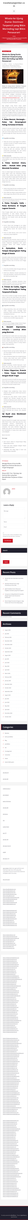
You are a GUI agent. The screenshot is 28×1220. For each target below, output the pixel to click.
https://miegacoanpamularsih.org (10, 966)
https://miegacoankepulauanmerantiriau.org (13, 1053)
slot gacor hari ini (7, 846)
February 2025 (8, 677)
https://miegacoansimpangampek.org (11, 1081)
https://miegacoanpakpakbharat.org (11, 1094)
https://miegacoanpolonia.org (10, 959)
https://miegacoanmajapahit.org (10, 1196)
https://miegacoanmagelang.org (10, 962)
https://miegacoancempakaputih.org (11, 1102)
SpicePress (23, 1215)
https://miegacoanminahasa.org (10, 1181)
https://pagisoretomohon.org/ (10, 912)
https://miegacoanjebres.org (9, 971)
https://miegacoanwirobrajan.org (10, 1193)
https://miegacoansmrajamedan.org (11, 1114)
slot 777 (4, 833)
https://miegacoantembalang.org (10, 1194)
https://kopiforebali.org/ (8, 941)
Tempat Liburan (6, 67)
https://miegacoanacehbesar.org (10, 1069)
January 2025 (8, 680)
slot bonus (5, 814)
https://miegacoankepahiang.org (10, 1017)
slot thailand (6, 795)
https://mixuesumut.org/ (8, 948)
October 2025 (8, 648)
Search (5, 550)
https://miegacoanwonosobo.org (10, 1142)
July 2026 (7, 633)
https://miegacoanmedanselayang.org (12, 1189)
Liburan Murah (5, 65)
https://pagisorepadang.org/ (9, 915)
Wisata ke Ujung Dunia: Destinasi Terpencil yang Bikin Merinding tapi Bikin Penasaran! (14, 38)
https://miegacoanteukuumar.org (10, 1030)
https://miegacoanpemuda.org (10, 1124)
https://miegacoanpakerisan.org (10, 1109)
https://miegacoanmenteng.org (10, 1163)
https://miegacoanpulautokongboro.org (12, 1043)
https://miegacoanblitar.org (9, 989)
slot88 (4, 852)
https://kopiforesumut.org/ (9, 892)
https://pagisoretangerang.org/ (10, 936)
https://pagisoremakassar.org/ (10, 902)
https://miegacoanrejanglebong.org (11, 1076)
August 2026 (7, 630)
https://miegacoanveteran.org (10, 967)
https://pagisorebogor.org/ (9, 935)
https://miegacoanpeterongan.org (11, 964)
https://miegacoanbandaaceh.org (10, 1007)
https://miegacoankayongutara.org (11, 1040)
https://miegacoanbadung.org (10, 1066)
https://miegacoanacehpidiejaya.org (11, 1092)
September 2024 (8, 691)
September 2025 (8, 651)
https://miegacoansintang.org (10, 1127)
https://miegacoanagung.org (9, 1133)
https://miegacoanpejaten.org (10, 1005)
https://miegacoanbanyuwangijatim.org (12, 1020)
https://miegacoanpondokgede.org (11, 1161)
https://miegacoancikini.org (9, 1153)
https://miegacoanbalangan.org (10, 1028)
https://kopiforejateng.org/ (9, 891)
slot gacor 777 (6, 858)
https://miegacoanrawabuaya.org (10, 1155)
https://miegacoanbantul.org (9, 1027)
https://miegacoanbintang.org (10, 1048)
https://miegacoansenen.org (9, 1147)
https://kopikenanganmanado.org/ (11, 938)
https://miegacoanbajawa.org (9, 1051)
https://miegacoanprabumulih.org (11, 1130)
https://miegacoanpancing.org (10, 1032)
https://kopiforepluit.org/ (9, 922)
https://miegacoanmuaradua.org (10, 1171)
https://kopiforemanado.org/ (9, 945)
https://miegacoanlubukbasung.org (11, 1170)
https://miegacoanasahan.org (10, 1078)
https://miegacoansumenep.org (10, 1023)
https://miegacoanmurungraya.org (11, 1056)
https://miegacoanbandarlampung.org (12, 1176)
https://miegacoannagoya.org (10, 1186)
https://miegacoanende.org (9, 1132)
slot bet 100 (5, 839)
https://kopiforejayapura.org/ (9, 894)
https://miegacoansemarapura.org (11, 992)
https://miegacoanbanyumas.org (10, 1045)
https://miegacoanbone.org (9, 997)
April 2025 (7, 669)
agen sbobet (6, 868)
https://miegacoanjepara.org (9, 984)
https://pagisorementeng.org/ (10, 910)
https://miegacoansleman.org (10, 1185)
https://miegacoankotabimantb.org (11, 1150)
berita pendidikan (9, 736)
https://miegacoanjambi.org (9, 1178)
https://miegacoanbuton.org (9, 1074)
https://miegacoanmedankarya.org (11, 957)
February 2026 (8, 637)
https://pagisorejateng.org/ (9, 917)
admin (5, 64)
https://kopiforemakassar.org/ (10, 925)
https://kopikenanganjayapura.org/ (11, 897)
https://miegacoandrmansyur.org (10, 1112)
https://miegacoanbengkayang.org (11, 1101)
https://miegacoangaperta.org (10, 1191)
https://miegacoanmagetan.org (10, 1064)
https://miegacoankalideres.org (10, 1160)
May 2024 (7, 706)
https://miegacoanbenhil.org (9, 1152)
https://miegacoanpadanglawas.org (11, 977)
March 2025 (7, 673)
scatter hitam (6, 827)
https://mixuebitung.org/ (8, 896)
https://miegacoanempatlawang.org (11, 1079)
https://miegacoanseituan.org (10, 961)
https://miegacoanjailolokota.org (10, 1091)
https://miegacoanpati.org (9, 1025)
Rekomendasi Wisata (15, 65)
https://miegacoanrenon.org (9, 1125)
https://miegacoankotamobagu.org (11, 1055)
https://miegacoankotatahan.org (10, 1140)
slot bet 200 (5, 779)
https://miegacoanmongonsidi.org (11, 1188)
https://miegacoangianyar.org (10, 1183)
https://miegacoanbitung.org (9, 1015)
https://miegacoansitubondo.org (10, 1018)
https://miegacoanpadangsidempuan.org (12, 979)
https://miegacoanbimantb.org (10, 1058)
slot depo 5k (6, 772)
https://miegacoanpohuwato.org (10, 1041)
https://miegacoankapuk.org (9, 1004)
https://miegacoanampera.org (10, 1143)
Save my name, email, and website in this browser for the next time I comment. (12, 535)
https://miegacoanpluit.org (9, 1166)
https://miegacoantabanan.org (10, 1068)
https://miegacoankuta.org (9, 974)
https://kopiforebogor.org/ (9, 943)
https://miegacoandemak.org (9, 1096)
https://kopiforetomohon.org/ (10, 923)
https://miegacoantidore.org (9, 1135)
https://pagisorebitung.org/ (9, 913)
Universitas (7, 755)
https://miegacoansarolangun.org (10, 1097)
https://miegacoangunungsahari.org (11, 1104)
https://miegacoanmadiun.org (10, 1111)
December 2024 (8, 684)
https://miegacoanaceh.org (9, 1137)
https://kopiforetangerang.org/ (10, 899)
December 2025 (8, 641)
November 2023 (8, 713)
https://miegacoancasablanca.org (10, 1010)
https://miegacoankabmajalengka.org (11, 995)
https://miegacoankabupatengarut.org (12, 986)
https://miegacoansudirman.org (10, 1002)
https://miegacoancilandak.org (10, 1012)
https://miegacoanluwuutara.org (10, 1071)
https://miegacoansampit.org (9, 982)
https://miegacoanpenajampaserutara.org (12, 1173)
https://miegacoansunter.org (9, 999)
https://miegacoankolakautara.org (11, 1168)
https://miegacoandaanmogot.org (11, 1000)
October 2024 (8, 688)
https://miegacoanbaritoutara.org (11, 1084)
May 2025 (7, 666)
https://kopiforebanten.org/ (9, 889)
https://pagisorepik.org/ (8, 900)
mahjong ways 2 (6, 788)
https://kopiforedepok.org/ (9, 940)
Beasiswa (7, 733)
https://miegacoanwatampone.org (11, 1083)
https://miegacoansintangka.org (10, 1050)
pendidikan (7, 744)
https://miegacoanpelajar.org (9, 972)
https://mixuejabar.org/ (8, 946)
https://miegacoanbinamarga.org (10, 1145)
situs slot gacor (6, 879)
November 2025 (8, 644)
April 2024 (7, 709)
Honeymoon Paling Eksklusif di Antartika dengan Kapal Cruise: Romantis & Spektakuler (14, 595)
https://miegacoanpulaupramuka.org (11, 1128)
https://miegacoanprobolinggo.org (11, 990)
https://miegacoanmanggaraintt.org (11, 1061)
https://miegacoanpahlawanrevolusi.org (12, 1107)
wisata (10, 64)
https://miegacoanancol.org (9, 1106)
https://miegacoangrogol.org (9, 1158)
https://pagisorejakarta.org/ (9, 904)
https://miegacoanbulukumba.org (11, 1046)
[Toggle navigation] (14, 11)
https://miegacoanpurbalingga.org (11, 976)
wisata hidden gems (9, 762)
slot (6, 747)
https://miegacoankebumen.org (10, 994)
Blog (6, 740)
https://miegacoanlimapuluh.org (10, 1099)
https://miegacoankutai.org (9, 1089)
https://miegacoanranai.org (9, 1138)
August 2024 (7, 695)
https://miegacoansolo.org (9, 969)
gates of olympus (7, 801)
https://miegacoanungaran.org (10, 987)
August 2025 (7, 655)
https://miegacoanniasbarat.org (10, 1063)
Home (14, 36)
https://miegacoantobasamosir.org (11, 1073)
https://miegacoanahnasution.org (11, 1120)
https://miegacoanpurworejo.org (10, 1086)
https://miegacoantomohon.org (10, 1014)
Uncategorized (8, 751)
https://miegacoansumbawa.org (10, 1087)
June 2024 (7, 702)
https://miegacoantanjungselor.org (11, 1175)
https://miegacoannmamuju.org (10, 1059)
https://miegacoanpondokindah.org (11, 1157)
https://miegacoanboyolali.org (10, 981)
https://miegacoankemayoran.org (11, 1148)
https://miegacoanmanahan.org (10, 1038)
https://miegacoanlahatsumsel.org (11, 1022)
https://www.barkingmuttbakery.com (10, 97)
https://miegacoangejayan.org (10, 1122)
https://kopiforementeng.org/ (10, 918)
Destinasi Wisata (19, 64)
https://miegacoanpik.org (9, 1165)
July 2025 (7, 659)
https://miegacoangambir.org (9, 1009)
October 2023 (8, 716)
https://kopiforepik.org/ (8, 920)
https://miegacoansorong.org (9, 1180)
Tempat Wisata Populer (15, 67)
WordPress (13, 1215)
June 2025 (7, 662)
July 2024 (7, 698)
